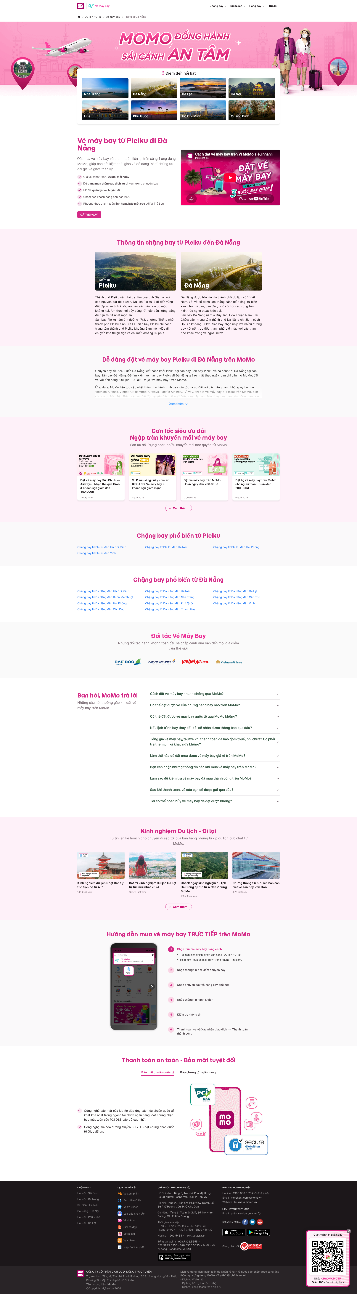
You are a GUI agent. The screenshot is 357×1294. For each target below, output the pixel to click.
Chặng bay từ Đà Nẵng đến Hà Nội (167, 591)
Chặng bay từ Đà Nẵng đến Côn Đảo (100, 609)
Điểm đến (236, 5)
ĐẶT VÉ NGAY (89, 214)
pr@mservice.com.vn (244, 1213)
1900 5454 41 (177, 1235)
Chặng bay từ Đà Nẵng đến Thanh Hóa (170, 609)
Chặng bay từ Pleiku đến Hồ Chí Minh (101, 547)
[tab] (178, 73)
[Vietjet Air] (195, 661)
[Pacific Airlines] (161, 661)
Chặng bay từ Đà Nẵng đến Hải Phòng (102, 603)
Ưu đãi (273, 5)
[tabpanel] (178, 99)
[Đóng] (349, 1231)
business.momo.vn (245, 1202)
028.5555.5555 (190, 1245)
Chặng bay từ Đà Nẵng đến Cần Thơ (236, 597)
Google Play (258, 1232)
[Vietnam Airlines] (228, 661)
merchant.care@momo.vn (246, 1197)
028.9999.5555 (167, 1245)
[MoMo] (78, 16)
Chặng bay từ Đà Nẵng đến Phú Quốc (169, 603)
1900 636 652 (251, 1193)
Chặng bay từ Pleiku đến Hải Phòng (236, 547)
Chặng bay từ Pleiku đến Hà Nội (166, 547)
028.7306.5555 (188, 1241)
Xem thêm (176, 403)
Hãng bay (255, 5)
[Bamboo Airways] (128, 661)
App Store (233, 1232)
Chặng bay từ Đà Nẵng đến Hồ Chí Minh (103, 591)
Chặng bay (216, 5)
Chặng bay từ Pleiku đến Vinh (96, 553)
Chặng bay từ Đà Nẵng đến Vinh (234, 603)
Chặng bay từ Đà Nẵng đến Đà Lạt (235, 591)
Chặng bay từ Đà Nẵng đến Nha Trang (169, 597)
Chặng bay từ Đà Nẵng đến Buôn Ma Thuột (105, 597)
